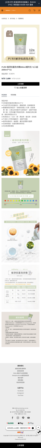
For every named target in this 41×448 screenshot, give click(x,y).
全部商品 (4, 18)
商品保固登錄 (20, 382)
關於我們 (20, 378)
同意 (29, 428)
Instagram (20, 393)
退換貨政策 (20, 371)
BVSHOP (23, 439)
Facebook (20, 391)
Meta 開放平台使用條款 (20, 373)
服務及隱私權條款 (20, 368)
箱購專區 (21, 18)
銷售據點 (20, 380)
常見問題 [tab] (13, 95)
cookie (14, 428)
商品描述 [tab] (4, 95)
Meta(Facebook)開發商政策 (20, 375)
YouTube (20, 395)
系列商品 (12, 18)
